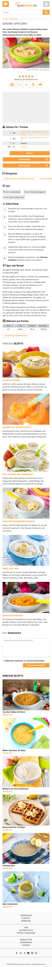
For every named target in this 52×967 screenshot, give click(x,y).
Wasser (24, 147)
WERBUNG (26, 921)
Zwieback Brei (9, 865)
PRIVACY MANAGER (26, 933)
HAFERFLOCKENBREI (11, 380)
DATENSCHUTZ (26, 930)
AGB (26, 927)
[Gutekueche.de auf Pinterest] (24, 953)
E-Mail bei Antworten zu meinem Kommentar (24, 661)
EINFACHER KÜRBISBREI (13, 615)
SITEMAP (26, 945)
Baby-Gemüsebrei (10, 904)
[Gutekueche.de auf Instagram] (28, 953)
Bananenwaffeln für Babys (14, 827)
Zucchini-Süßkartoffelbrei (14, 712)
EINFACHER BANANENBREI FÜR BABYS (19, 521)
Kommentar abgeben (36, 665)
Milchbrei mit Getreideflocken (15, 789)
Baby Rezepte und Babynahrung (19, 178)
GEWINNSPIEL (26, 942)
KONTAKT (26, 918)
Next (46, 54)
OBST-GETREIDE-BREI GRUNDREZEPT (18, 474)
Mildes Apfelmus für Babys (14, 750)
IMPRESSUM (26, 915)
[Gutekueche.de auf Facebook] (16, 953)
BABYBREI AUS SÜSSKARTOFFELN (17, 427)
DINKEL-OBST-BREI (10, 568)
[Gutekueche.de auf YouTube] (20, 953)
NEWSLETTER (26, 940)
